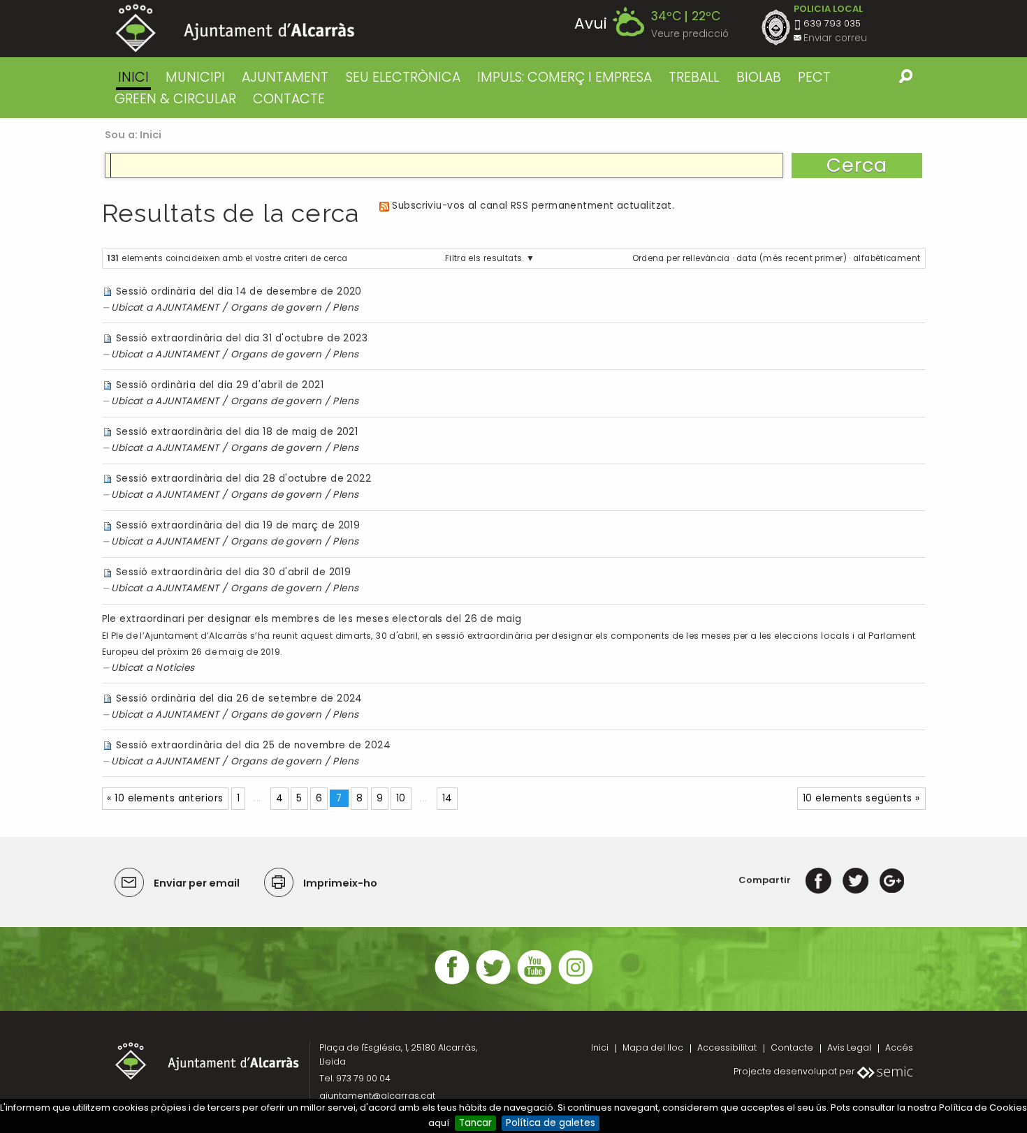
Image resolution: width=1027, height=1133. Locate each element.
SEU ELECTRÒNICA (403, 77)
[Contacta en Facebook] (452, 982)
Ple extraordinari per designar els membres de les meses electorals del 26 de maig (312, 618)
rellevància (706, 258)
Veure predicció (690, 33)
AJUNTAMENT (285, 77)
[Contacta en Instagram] (575, 982)
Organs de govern (276, 307)
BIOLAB (758, 77)
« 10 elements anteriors (165, 798)
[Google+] (892, 880)
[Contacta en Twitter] (493, 982)
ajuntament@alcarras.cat (377, 1096)
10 (401, 798)
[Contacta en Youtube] (534, 982)
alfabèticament (886, 258)
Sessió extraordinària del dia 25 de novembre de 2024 (253, 745)
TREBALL (694, 77)
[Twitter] (855, 880)
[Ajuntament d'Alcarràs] (235, 28)
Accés (899, 1047)
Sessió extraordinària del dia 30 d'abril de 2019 (233, 572)
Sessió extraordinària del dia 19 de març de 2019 (238, 525)
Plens (345, 307)
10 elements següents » (861, 798)
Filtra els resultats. (484, 258)
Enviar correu (835, 38)
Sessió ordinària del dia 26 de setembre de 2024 (239, 698)
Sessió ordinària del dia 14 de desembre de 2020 (239, 291)
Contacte (792, 1047)
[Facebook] (818, 880)
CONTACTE (289, 98)
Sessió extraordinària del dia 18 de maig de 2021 (237, 431)
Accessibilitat (727, 1047)
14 (447, 798)
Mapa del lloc (652, 1047)
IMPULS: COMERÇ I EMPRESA (564, 77)
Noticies (175, 667)
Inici (133, 77)
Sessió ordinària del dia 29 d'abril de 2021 (219, 385)
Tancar (475, 1123)
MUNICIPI (195, 77)
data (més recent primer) (791, 258)
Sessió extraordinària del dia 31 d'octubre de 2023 (241, 338)
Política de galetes (550, 1123)
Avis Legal (849, 1047)
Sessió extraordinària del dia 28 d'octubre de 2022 (243, 478)
